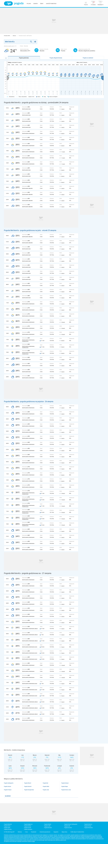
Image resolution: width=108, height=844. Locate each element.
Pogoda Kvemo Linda (66, 789)
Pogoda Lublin (47, 825)
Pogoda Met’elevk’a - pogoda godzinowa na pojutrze (24, 401)
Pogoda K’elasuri (7, 789)
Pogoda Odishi (46, 786)
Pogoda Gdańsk (47, 824)
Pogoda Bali (45, 783)
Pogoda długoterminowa (56, 58)
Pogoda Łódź (67, 825)
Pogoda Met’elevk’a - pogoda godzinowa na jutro (22, 230)
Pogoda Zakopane (28, 829)
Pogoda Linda (46, 789)
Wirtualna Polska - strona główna (8, 3)
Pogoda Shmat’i (27, 783)
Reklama (20, 832)
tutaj (34, 841)
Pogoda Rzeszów (48, 827)
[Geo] (35, 41)
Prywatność (33, 832)
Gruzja (14, 35)
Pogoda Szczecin (68, 827)
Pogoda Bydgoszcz (28, 824)
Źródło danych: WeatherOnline (77, 832)
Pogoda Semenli (27, 786)
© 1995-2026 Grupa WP (9, 832)
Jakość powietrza (51, 3)
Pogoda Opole (7, 827)
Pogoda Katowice (88, 824)
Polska (29, 3)
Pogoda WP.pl (7, 35)
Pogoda (18, 3)
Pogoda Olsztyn (87, 825)
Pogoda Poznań (27, 827)
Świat (41, 3)
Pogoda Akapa (64, 786)
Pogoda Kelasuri (65, 783)
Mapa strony (64, 832)
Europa (35, 3)
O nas (26, 832)
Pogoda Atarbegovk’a (8, 783)
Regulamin (56, 832)
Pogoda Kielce (7, 825)
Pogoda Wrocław (8, 829)
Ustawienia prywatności (45, 832)
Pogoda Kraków (27, 825)
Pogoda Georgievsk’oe (29, 789)
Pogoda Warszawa (88, 827)
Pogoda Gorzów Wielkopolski (70, 824)
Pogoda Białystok (8, 824)
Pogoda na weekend (88, 58)
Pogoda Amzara (7, 786)
